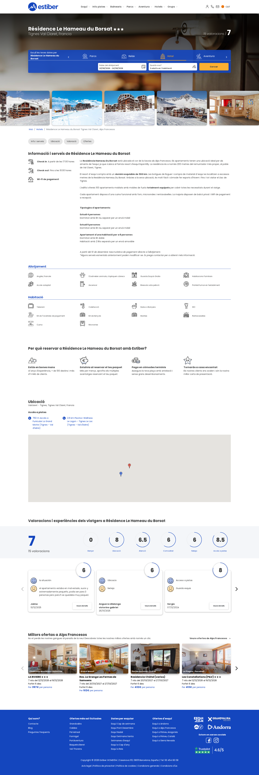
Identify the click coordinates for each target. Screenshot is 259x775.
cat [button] (227, 6)
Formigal (74, 736)
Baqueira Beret (77, 744)
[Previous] (68, 57)
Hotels (158, 6)
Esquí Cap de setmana (123, 723)
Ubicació (55, 141)
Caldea (73, 727)
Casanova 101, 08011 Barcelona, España (139, 760)
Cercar (214, 66)
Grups (171, 6)
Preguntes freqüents (39, 732)
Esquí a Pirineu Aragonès (165, 732)
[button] (129, 466)
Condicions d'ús (169, 765)
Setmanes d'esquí (120, 740)
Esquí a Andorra (160, 723)
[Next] (226, 57)
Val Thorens (76, 748)
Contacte (33, 723)
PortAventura (76, 740)
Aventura (144, 6)
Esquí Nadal (117, 732)
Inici (31, 129)
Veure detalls (82, 606)
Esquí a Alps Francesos (164, 727)
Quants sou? (156, 65)
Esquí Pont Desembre (122, 727)
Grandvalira (76, 723)
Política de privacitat (104, 765)
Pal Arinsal (75, 732)
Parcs (130, 6)
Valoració (71, 141)
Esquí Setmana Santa (122, 736)
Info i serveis (37, 141)
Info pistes (98, 6)
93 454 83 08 (171, 760)
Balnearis (116, 6)
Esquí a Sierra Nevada (163, 740)
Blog (30, 727)
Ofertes (87, 141)
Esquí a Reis (117, 748)
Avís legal (86, 765)
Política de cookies (126, 765)
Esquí (84, 6)
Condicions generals (148, 765)
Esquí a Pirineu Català (163, 736)
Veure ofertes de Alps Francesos (208, 638)
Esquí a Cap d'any (120, 744)
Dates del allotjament (109, 65)
